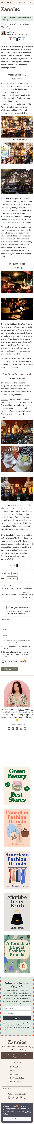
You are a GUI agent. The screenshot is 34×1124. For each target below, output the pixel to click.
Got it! (17, 1119)
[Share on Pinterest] (10, 39)
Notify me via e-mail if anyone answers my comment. (17, 647)
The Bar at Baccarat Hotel (17, 374)
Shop (15, 1070)
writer (21, 709)
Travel (10, 18)
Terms (20, 1025)
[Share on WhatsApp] (23, 39)
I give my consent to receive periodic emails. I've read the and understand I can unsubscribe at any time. (17, 1026)
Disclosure (17, 1081)
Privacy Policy (18, 1078)
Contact (16, 1074)
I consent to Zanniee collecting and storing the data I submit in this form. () (17, 654)
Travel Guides (11, 578)
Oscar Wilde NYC (17, 74)
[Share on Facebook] (15, 39)
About (15, 1067)
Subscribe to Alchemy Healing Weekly (17, 1055)
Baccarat (4, 399)
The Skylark (24, 541)
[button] (5, 118)
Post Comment (9, 669)
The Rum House (17, 263)
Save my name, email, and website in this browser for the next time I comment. (16, 642)
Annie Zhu (11, 33)
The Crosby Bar (20, 538)
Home (4, 18)
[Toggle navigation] (30, 9)
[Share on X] (19, 39)
